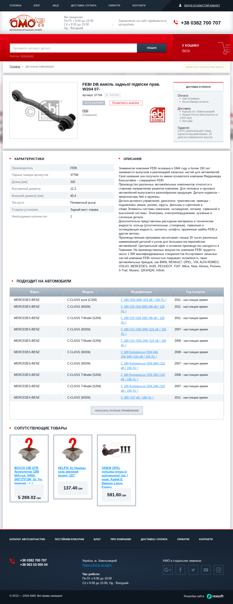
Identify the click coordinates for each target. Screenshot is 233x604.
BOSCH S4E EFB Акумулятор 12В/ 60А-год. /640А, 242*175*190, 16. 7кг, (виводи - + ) (28, 472)
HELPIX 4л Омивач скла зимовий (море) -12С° (72, 471)
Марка (35, 292)
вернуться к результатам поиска (204, 66)
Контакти (139, 5)
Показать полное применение (117, 410)
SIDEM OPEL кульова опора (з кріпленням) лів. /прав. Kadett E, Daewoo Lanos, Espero (115, 472)
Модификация (142, 292)
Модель (88, 292)
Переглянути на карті (96, 565)
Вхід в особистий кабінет (202, 5)
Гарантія (114, 5)
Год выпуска (195, 292)
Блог (37, 5)
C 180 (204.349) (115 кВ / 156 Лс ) (143, 300)
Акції (56, 5)
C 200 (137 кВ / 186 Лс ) (137, 397)
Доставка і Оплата (83, 5)
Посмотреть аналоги (125, 103)
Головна (15, 5)
